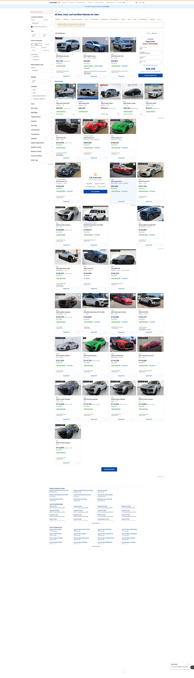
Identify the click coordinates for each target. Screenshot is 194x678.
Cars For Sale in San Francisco (82, 529)
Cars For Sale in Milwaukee (105, 542)
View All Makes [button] (96, 523)
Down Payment (143, 56)
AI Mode (121, 2)
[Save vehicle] (79, 39)
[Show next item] (133, 169)
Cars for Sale (58, 11)
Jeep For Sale (53, 519)
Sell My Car (90, 2)
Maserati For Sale (102, 506)
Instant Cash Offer (99, 2)
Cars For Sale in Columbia (129, 542)
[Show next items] (161, 19)
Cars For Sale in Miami (55, 529)
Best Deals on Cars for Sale (105, 499)
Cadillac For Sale (78, 510)
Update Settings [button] (157, 71)
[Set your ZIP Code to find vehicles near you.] (100, 15)
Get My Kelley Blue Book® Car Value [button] (150, 65)
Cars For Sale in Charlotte (80, 542)
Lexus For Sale (77, 506)
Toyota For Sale (53, 514)
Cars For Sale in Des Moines (129, 533)
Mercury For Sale (126, 506)
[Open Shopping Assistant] (192, 667)
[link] (87, 68)
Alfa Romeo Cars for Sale (80, 499)
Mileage (34, 80)
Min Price (33, 47)
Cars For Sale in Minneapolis (81, 538)
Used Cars (64, 2)
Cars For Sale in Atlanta (55, 542)
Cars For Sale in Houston (56, 538)
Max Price (44, 47)
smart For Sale (126, 510)
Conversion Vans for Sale (56, 499)
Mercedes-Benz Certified (90, 223)
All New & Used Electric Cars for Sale (83, 490)
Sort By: (148, 33)
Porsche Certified (89, 136)
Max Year (45, 34)
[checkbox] (35, 57)
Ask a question (95, 191)
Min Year (34, 34)
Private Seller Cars (81, 2)
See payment (59, 63)
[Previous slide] (57, 100)
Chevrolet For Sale (54, 510)
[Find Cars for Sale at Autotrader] (54, 2)
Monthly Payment (143, 47)
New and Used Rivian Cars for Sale (58, 494)
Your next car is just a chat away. (97, 6)
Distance (33, 19)
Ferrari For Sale (102, 510)
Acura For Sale (77, 519)
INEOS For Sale (102, 514)
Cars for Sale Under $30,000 (105, 494)
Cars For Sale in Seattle (80, 533)
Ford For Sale (53, 506)
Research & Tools (110, 2)
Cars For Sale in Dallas (55, 533)
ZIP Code (46, 19)
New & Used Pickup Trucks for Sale (58, 490)
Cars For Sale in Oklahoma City (106, 538)
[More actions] (78, 76)
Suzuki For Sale (126, 514)
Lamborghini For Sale (103, 519)
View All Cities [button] (96, 546)
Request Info (66, 76)
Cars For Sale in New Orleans (129, 529)
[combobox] (42, 12)
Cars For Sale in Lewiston (128, 538)
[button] (136, 2)
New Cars (72, 2)
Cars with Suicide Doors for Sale (82, 494)
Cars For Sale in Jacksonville (105, 533)
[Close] (187, 664)
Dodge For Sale (78, 514)
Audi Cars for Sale (102, 490)
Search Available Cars (150, 75)
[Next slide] (161, 100)
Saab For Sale (125, 519)
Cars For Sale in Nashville (104, 529)
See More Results (109, 469)
